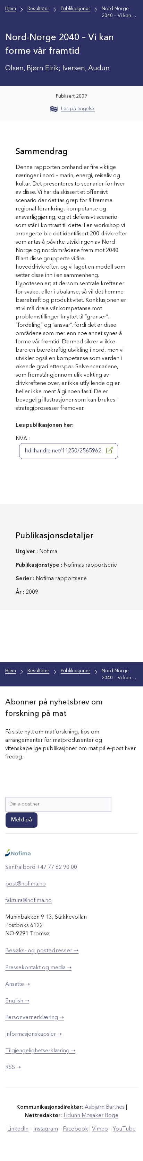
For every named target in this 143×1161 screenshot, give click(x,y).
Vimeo (100, 1129)
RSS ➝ (13, 1067)
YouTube (124, 1129)
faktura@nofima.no (28, 900)
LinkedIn (17, 1129)
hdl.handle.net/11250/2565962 (64, 451)
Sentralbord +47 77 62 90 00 (41, 867)
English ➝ (17, 1001)
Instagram (45, 1129)
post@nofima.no (25, 884)
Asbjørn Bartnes (105, 1107)
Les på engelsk (78, 108)
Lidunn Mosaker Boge (91, 1115)
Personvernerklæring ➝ (34, 1017)
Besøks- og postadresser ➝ (41, 951)
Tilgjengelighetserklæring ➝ (40, 1051)
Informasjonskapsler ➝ (33, 1034)
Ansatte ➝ (17, 984)
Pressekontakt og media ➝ (38, 968)
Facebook (75, 1129)
